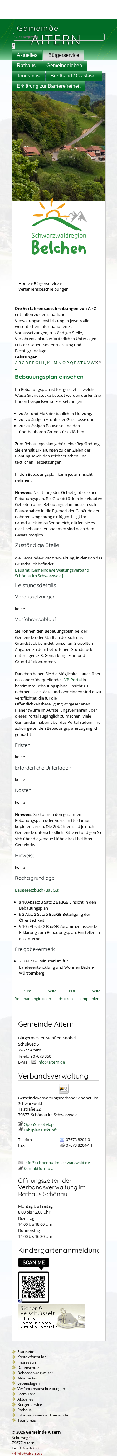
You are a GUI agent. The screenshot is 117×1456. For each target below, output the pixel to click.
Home (24, 283)
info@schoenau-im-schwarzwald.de (57, 1162)
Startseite (25, 1351)
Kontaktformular (39, 1168)
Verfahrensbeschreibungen (41, 1388)
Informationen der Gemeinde (42, 1415)
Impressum (27, 1362)
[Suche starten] (13, 46)
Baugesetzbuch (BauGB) (37, 890)
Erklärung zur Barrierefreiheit (48, 86)
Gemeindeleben (64, 65)
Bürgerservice (63, 55)
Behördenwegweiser (35, 1372)
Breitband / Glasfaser (74, 75)
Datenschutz (28, 1367)
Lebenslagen (28, 1383)
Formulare (26, 1394)
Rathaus (26, 65)
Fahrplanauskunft (40, 1130)
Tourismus (28, 75)
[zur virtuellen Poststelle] (51, 1329)
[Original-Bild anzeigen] (33, 1301)
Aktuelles (27, 55)
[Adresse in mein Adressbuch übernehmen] (66, 1093)
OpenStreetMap (39, 1124)
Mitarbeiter (27, 1378)
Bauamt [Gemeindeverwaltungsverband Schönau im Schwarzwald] (52, 572)
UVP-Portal (71, 679)
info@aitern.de (51, 1062)
